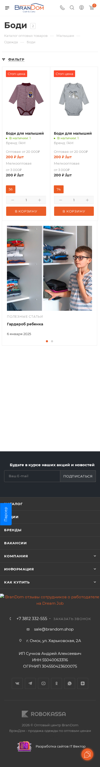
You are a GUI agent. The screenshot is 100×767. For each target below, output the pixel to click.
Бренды (13, 530)
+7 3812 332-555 (31, 619)
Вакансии (15, 543)
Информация (19, 569)
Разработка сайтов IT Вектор (60, 746)
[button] (46, 341)
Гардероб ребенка (25, 324)
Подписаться (78, 476)
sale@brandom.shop (54, 629)
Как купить (17, 582)
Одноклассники (56, 683)
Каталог (13, 504)
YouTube (43, 683)
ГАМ (22, 143)
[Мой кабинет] (81, 8)
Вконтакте (17, 683)
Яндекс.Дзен (82, 683)
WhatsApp (69, 683)
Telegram (30, 683)
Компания (16, 556)
